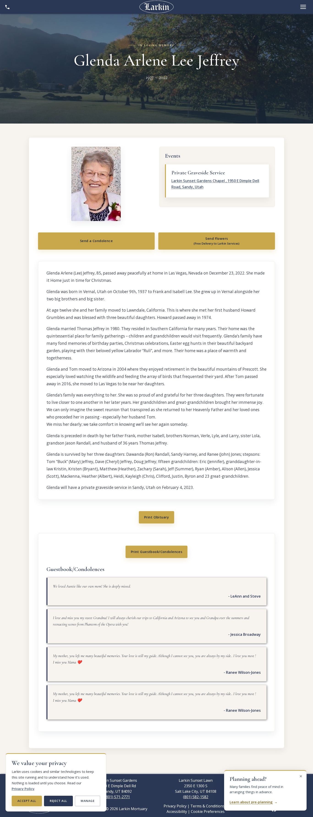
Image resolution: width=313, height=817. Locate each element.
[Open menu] (303, 7)
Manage (87, 801)
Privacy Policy (23, 788)
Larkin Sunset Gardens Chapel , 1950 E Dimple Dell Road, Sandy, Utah (215, 183)
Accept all (26, 801)
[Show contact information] (7, 7)
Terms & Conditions (207, 806)
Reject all (58, 801)
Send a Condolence (96, 241)
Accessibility (177, 811)
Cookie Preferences (208, 811)
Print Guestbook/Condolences (156, 552)
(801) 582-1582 (195, 796)
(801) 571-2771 (117, 796)
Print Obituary (156, 517)
